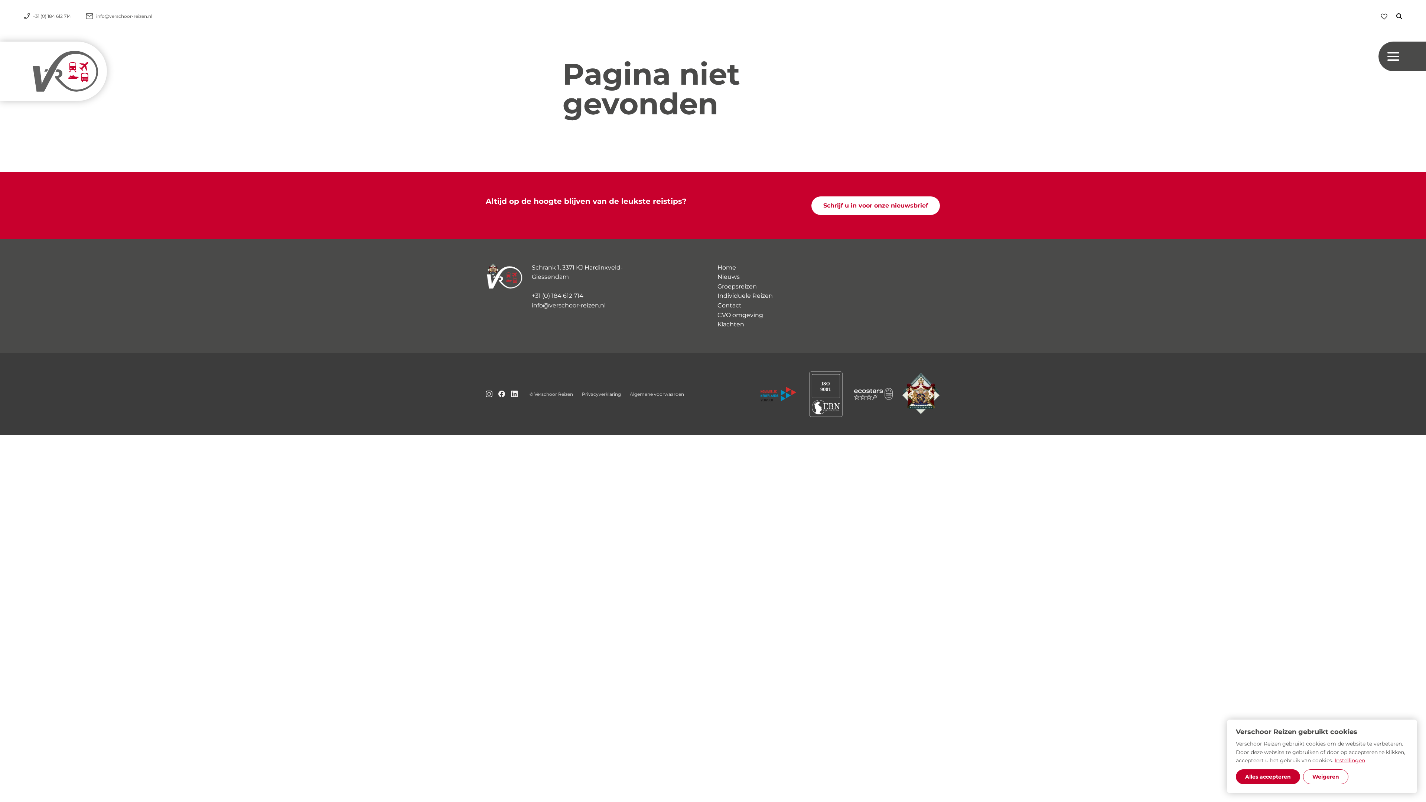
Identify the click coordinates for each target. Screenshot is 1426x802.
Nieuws (728, 276)
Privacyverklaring (601, 394)
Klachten (730, 324)
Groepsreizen (737, 286)
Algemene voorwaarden (657, 394)
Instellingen (1350, 760)
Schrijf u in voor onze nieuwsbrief (875, 205)
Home (726, 267)
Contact (729, 305)
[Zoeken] (1394, 16)
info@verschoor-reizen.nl (569, 305)
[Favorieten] (1384, 16)
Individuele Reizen (745, 295)
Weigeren (1325, 776)
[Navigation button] (1402, 56)
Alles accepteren (1268, 776)
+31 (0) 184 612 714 (557, 295)
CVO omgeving (740, 315)
